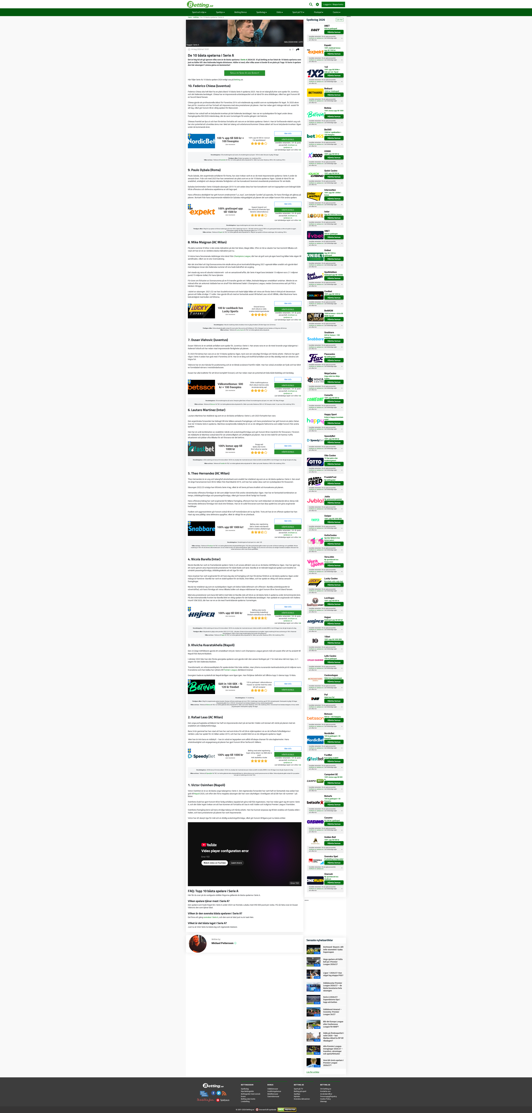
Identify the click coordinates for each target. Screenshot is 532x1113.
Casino (336, 12)
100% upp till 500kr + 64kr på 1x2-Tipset (332, 71)
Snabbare (210, 545)
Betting (237, 80)
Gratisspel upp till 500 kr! (333, 620)
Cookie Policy (325, 1099)
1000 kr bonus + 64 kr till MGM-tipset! (333, 315)
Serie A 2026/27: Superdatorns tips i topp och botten (331, 999)
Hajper (223, 635)
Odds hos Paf (329, 697)
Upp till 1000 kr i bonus (333, 214)
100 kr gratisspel (330, 659)
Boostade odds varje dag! (333, 581)
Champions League (242, 256)
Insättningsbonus (274, 1091)
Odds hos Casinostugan (333, 678)
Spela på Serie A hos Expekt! (244, 73)
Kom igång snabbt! (331, 758)
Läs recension (230, 144)
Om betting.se (325, 1089)
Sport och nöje (198, 12)
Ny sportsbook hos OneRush (331, 878)
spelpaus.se (287, 147)
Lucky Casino (240, 330)
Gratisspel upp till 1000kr (333, 275)
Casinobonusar (273, 1096)
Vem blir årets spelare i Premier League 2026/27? (333, 1062)
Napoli (197, 794)
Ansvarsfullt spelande (268, 1110)
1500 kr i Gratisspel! (331, 91)
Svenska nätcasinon (302, 1099)
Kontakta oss (325, 1091)
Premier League (230, 670)
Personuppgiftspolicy (328, 1096)
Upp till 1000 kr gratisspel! (330, 254)
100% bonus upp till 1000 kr (230, 447)
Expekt (221, 232)
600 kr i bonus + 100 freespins (332, 336)
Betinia (209, 704)
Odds (279, 12)
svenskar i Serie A (211, 917)
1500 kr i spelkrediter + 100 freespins (332, 133)
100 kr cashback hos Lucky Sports (230, 309)
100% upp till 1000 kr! (230, 527)
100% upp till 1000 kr (230, 754)
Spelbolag (260, 12)
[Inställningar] (317, 4)
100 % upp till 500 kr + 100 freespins (230, 140)
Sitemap (323, 1101)
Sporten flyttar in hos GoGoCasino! (332, 539)
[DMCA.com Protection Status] (286, 1110)
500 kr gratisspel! (330, 29)
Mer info (287, 133)
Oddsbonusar (272, 1089)
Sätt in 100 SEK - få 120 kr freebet (230, 685)
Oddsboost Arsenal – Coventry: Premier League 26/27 (332, 1011)
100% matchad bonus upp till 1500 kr (332, 49)
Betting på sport (300, 1091)
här (300, 150)
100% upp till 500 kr (230, 613)
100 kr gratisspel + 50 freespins (332, 737)
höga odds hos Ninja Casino (332, 377)
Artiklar (196, 17)
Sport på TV (297, 12)
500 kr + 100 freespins (332, 717)
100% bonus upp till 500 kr (333, 778)
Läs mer (340, 20)
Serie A (196, 45)
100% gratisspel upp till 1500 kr (230, 210)
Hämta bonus (288, 139)
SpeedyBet (209, 773)
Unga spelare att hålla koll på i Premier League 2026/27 (333, 961)
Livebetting (245, 1101)
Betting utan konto (248, 1099)
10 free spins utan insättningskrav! (331, 459)
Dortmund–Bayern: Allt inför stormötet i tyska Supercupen (333, 949)
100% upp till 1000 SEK (333, 519)
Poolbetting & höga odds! (333, 859)
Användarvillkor (326, 1094)
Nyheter (297, 1096)
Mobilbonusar (272, 1094)
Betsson (213, 404)
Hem (190, 17)
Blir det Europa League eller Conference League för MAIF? (333, 1024)
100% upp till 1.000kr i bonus (332, 194)
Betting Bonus (240, 12)
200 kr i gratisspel (330, 234)
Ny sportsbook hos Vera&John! (331, 561)
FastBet (222, 463)
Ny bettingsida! (329, 357)
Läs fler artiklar (312, 1072)
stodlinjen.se (292, 145)
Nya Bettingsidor (247, 1091)
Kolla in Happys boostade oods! (333, 418)
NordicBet (223, 160)
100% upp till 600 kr (331, 601)
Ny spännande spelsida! (333, 499)
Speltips (219, 12)
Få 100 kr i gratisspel (332, 821)
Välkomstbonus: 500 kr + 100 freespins (230, 385)
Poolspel (318, 12)
